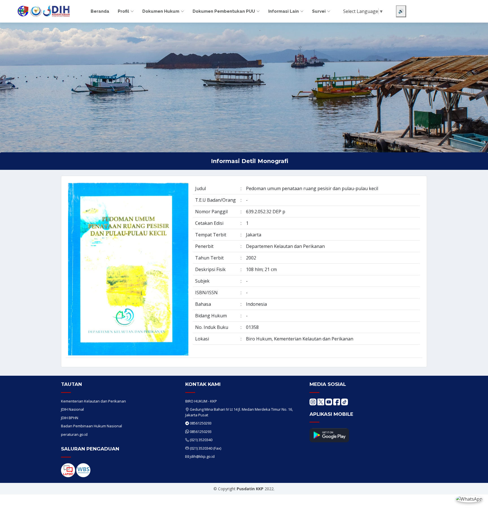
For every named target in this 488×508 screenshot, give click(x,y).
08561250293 (201, 423)
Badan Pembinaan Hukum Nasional (91, 425)
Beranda (100, 11)
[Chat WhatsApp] (469, 498)
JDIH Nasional (72, 409)
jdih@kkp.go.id (202, 456)
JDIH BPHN (69, 417)
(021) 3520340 (201, 439)
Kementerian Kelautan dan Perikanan (93, 401)
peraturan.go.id (74, 434)
